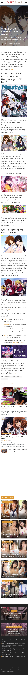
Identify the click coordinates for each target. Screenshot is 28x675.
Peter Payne (9, 43)
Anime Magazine (6, 403)
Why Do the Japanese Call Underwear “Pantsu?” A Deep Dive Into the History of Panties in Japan (14, 657)
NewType (19, 376)
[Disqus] (14, 476)
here (11, 69)
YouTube (22, 667)
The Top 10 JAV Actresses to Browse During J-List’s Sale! (13, 575)
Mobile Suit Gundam (10, 376)
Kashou (10, 617)
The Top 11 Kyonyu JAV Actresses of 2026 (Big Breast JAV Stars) (13, 535)
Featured (14, 610)
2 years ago (10, 408)
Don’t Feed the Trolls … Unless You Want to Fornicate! (14, 630)
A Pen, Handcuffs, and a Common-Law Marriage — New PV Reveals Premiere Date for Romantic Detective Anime (14, 645)
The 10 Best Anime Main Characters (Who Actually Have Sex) (13, 595)
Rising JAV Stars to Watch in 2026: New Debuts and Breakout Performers (13, 555)
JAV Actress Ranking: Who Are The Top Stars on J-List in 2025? (12, 515)
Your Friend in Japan (7, 502)
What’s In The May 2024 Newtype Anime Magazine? (18, 450)
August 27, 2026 (17, 633)
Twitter (9, 667)
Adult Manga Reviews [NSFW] (14, 626)
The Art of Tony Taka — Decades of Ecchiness (14, 614)
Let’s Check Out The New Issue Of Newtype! (14, 407)
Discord (15, 667)
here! (15, 373)
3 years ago (17, 43)
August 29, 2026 (17, 617)
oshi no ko (4, 379)
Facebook (3, 667)
